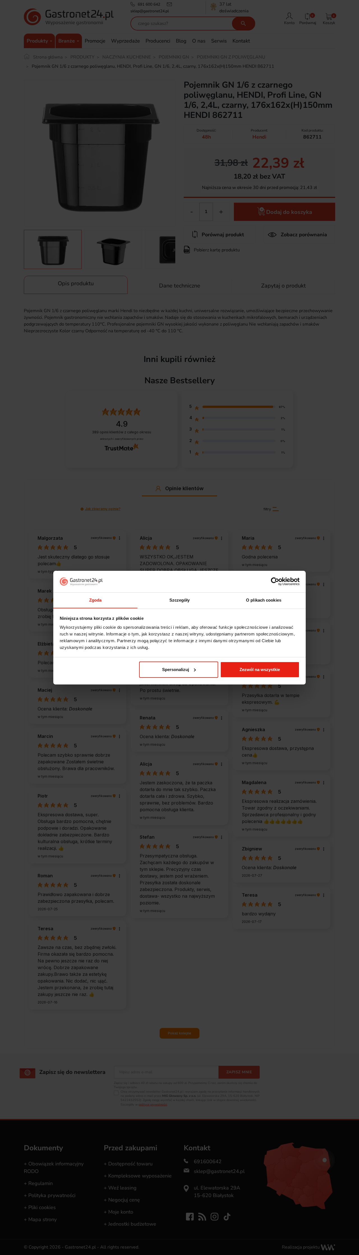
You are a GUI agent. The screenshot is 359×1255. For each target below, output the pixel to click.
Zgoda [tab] (95, 599)
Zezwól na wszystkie (260, 669)
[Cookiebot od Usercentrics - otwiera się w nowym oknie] (275, 581)
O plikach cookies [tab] (263, 599)
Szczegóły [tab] (179, 599)
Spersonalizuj (175, 669)
